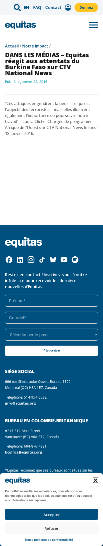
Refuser (51, 528)
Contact (53, 7)
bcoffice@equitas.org (23, 452)
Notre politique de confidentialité (49, 540)
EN (26, 7)
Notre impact (35, 46)
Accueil (12, 46)
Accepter (52, 514)
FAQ (37, 7)
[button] (95, 480)
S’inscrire (51, 351)
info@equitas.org (20, 403)
